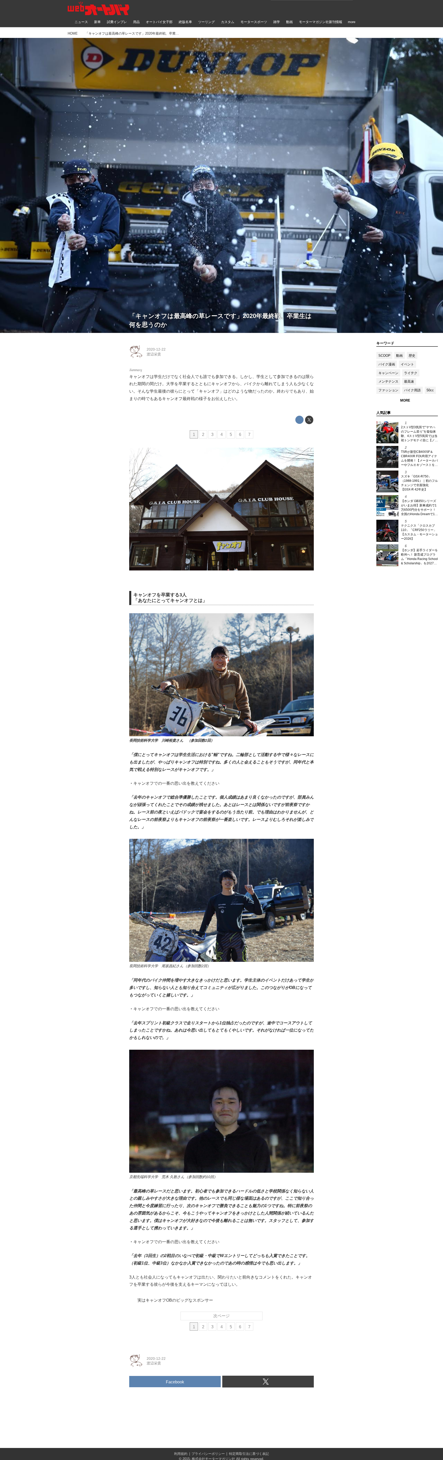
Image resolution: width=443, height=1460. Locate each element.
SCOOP (384, 356)
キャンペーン (388, 373)
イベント (407, 364)
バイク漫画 (386, 364)
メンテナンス (388, 381)
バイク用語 (412, 390)
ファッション (388, 390)
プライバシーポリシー (208, 1454)
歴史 (412, 356)
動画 (399, 356)
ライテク (410, 373)
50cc (430, 390)
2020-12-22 (156, 349)
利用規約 (180, 1454)
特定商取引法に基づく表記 (249, 1454)
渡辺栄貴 (154, 354)
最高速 (409, 381)
